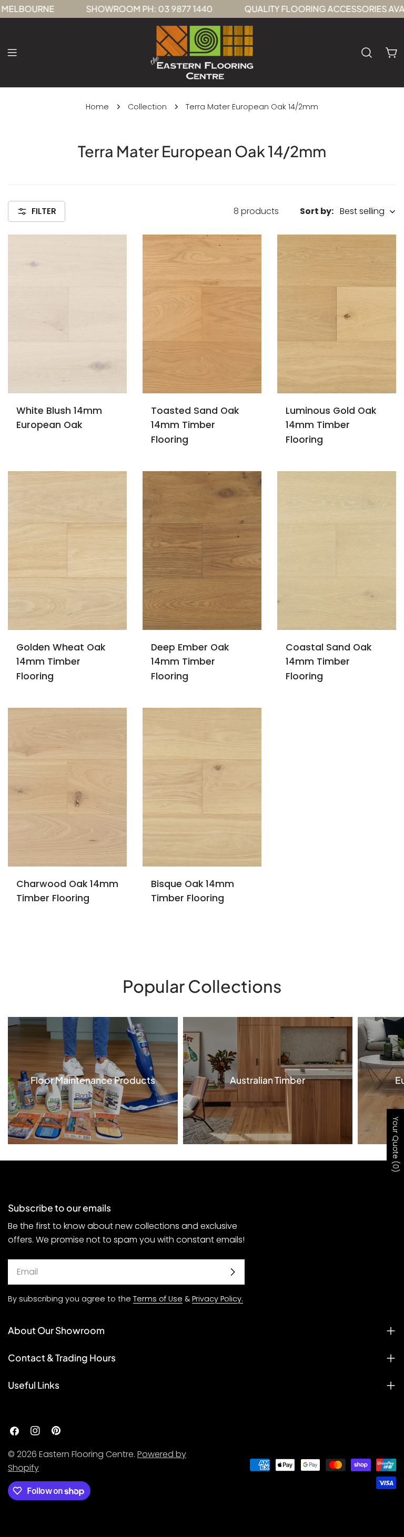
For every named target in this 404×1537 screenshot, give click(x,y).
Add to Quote (67, 375)
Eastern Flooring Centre (86, 1454)
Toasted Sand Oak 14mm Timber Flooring (195, 425)
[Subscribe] (232, 1272)
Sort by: (317, 211)
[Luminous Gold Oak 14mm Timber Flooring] (336, 314)
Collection (147, 106)
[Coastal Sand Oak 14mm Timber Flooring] (336, 550)
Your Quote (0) (395, 1144)
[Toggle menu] (12, 52)
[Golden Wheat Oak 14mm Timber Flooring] (67, 550)
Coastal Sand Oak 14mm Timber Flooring (328, 662)
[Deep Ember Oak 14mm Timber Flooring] (202, 550)
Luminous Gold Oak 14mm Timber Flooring (331, 425)
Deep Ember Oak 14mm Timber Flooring (190, 662)
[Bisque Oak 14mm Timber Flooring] (202, 787)
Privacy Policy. (217, 1299)
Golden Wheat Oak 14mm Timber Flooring (60, 662)
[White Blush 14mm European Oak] (67, 314)
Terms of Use (158, 1299)
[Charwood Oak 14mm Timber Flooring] (67, 787)
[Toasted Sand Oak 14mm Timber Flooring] (202, 314)
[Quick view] (111, 257)
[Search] (366, 52)
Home (97, 106)
